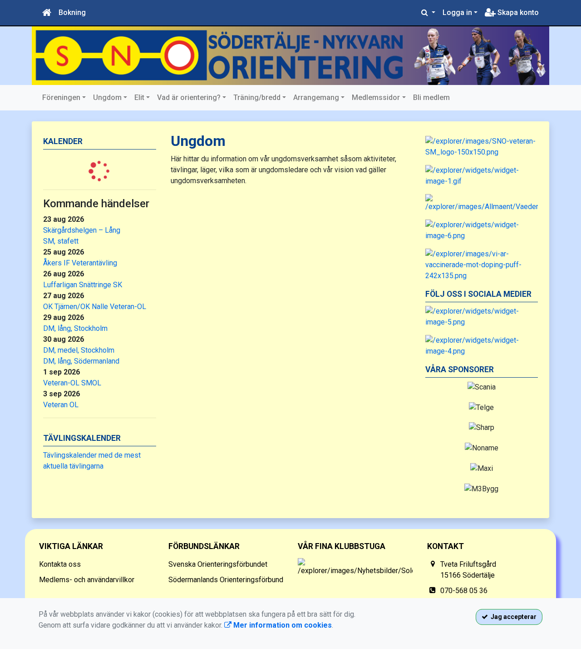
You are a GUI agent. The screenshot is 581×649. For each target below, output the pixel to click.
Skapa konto (517, 12)
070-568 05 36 (463, 590)
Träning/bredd (257, 97)
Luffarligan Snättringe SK (82, 284)
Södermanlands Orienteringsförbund (225, 579)
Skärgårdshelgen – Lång (81, 230)
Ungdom (107, 97)
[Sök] (428, 13)
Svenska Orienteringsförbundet (217, 564)
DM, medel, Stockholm (78, 350)
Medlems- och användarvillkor (86, 579)
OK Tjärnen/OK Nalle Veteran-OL (94, 306)
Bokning (72, 12)
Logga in (457, 12)
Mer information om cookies (281, 625)
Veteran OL (61, 404)
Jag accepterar (512, 616)
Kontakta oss (60, 564)
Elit (139, 97)
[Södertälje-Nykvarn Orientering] (290, 55)
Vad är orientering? (189, 97)
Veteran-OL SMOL (72, 383)
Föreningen (61, 97)
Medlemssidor (376, 97)
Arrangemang (316, 97)
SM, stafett (61, 241)
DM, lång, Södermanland (81, 361)
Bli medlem (431, 97)
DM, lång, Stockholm (75, 328)
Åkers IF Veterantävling (80, 263)
